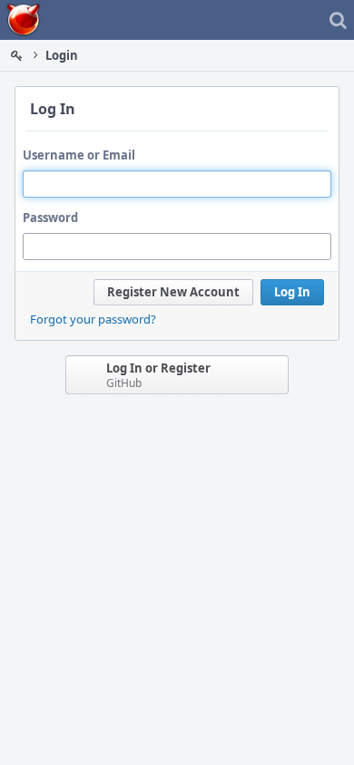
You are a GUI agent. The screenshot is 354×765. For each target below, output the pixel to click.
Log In (292, 292)
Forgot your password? (93, 319)
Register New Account (173, 292)
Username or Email (79, 155)
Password (50, 217)
